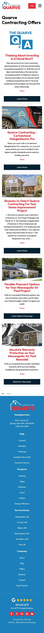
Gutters (22, 498)
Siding (22, 481)
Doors (22, 492)
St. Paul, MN (22, 522)
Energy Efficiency (22, 503)
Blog (22, 563)
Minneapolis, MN (22, 517)
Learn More (22, 99)
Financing (22, 451)
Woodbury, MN (22, 539)
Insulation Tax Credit (22, 457)
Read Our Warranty (22, 382)
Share (22, 91)
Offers (22, 569)
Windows (22, 487)
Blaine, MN (22, 528)
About (22, 558)
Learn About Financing (22, 316)
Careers (22, 580)
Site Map (27, 619)
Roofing (22, 476)
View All (22, 544)
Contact (22, 440)
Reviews (22, 574)
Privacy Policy (18, 619)
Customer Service (22, 462)
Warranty (22, 446)
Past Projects (22, 585)
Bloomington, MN (22, 533)
